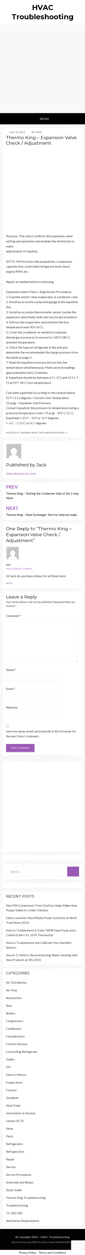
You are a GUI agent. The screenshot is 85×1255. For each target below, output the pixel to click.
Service (11, 1167)
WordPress (67, 1242)
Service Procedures (18, 1174)
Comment (13, 616)
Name (11, 670)
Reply (9, 583)
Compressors (14, 1021)
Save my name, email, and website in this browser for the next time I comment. (41, 733)
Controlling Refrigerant (21, 1051)
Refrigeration (15, 1151)
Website (12, 707)
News (9, 1128)
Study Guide (14, 1190)
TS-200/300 (14, 1213)
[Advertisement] (42, 68)
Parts (9, 1136)
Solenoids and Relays (20, 1182)
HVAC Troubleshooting (55, 1237)
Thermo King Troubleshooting (42, 432)
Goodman (12, 1098)
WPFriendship (39, 1242)
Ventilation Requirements (22, 1220)
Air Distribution (16, 982)
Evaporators (14, 1082)
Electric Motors (16, 1074)
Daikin (10, 1059)
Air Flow (11, 990)
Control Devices (16, 1044)
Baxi (9, 1005)
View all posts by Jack (21, 473)
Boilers (10, 1013)
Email (10, 688)
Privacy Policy (27, 1252)
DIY (8, 1067)
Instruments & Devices (21, 1113)
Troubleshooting (17, 1205)
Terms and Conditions (52, 1252)
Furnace (11, 1090)
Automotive (14, 998)
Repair (10, 1159)
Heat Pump (13, 1105)
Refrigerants (14, 1144)
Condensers (14, 1028)
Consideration (15, 1036)
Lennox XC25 (15, 1121)
